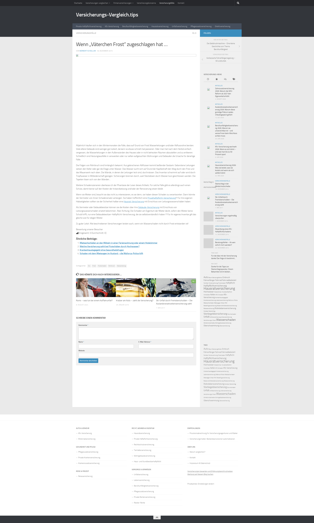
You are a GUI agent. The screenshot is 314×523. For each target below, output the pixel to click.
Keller (212, 294)
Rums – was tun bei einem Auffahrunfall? (94, 300)
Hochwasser (209, 292)
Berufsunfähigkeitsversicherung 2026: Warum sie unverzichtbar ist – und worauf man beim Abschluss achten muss (226, 130)
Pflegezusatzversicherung (201, 26)
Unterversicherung (226, 317)
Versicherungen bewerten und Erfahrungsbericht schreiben (210, 471)
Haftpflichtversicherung (215, 285)
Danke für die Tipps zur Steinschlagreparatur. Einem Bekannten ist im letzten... (222, 269)
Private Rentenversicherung (144, 497)
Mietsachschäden (209, 303)
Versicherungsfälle (166, 3)
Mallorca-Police (233, 300)
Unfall (206, 316)
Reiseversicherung (209, 308)
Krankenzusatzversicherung (88, 463)
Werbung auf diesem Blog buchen (200, 474)
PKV (226, 303)
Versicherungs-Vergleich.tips (107, 15)
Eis (89, 266)
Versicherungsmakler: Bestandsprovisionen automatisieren (212, 439)
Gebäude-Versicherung (148, 207)
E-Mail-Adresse (144, 342)
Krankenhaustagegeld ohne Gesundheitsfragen (102, 250)
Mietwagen (217, 303)
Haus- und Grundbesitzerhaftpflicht (147, 461)
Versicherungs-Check (210, 320)
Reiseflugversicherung (210, 305)
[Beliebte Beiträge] (216, 79)
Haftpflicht (230, 283)
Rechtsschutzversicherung (144, 444)
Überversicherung (225, 326)
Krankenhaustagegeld (221, 297)
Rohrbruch (112, 266)
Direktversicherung (222, 26)
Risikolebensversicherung (225, 308)
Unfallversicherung (179, 26)
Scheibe (206, 311)
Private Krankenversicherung (89, 457)
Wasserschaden (226, 319)
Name (81, 342)
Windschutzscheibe (209, 323)
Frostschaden (102, 266)
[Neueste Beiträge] (208, 79)
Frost (94, 266)
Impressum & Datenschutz (200, 463)
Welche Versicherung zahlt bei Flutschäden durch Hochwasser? (109, 246)
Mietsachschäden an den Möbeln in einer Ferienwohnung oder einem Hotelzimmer (118, 243)
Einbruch (226, 277)
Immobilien (207, 295)
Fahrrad (218, 280)
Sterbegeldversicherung (215, 313)
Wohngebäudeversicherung (223, 323)
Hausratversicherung (159, 26)
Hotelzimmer (218, 292)
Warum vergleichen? (197, 452)
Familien (206, 283)
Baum (210, 277)
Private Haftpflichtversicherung (88, 26)
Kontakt (181, 3)
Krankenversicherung (210, 300)
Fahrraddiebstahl (229, 280)
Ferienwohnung (213, 283)
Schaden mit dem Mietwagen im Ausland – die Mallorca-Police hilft (111, 253)
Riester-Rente (139, 503)
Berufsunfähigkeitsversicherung (135, 26)
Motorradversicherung (86, 439)
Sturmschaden (232, 314)
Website (81, 351)
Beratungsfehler (217, 277)
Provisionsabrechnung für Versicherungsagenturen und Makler (214, 433)
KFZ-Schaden (219, 295)
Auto (206, 277)
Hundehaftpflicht (227, 292)
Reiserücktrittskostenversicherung (227, 305)
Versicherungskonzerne (146, 3)
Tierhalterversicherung (142, 450)
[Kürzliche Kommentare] (225, 79)
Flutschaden (222, 283)
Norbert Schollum (88, 51)
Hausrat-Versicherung (134, 201)
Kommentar (83, 325)
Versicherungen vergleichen (97, 3)
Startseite (78, 3)
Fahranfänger (209, 280)
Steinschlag (212, 311)
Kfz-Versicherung (112, 26)
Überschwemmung (211, 325)
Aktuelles (219, 86)
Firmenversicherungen (122, 3)
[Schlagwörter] (233, 79)
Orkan (222, 303)
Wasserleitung (121, 266)
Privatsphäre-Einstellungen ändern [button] (200, 484)
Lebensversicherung (222, 300)
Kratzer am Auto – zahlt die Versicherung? (134, 300)
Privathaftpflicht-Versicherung (162, 198)
